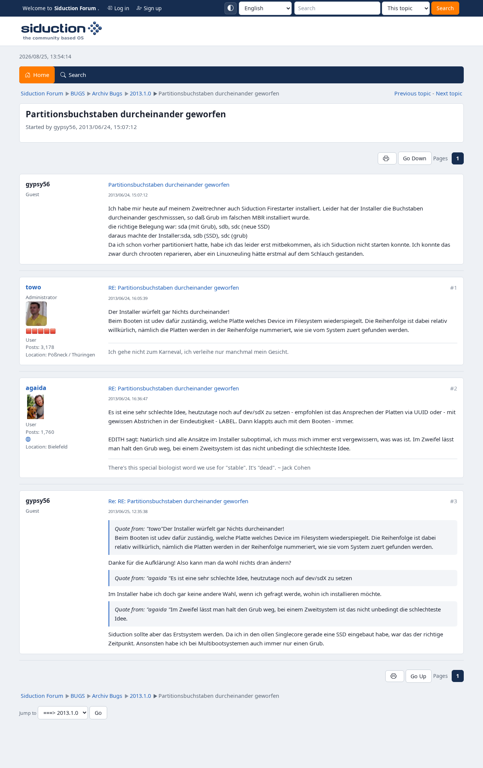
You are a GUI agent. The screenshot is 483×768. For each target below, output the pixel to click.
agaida (36, 388)
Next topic (449, 93)
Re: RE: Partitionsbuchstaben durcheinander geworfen (178, 501)
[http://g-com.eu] (28, 439)
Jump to (27, 713)
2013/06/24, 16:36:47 (128, 398)
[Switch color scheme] (231, 8)
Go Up (418, 676)
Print (387, 158)
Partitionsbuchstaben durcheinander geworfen (168, 184)
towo (33, 287)
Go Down (414, 158)
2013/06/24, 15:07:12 (128, 195)
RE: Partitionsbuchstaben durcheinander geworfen (173, 287)
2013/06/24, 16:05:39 (128, 298)
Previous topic (412, 93)
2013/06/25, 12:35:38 (128, 511)
